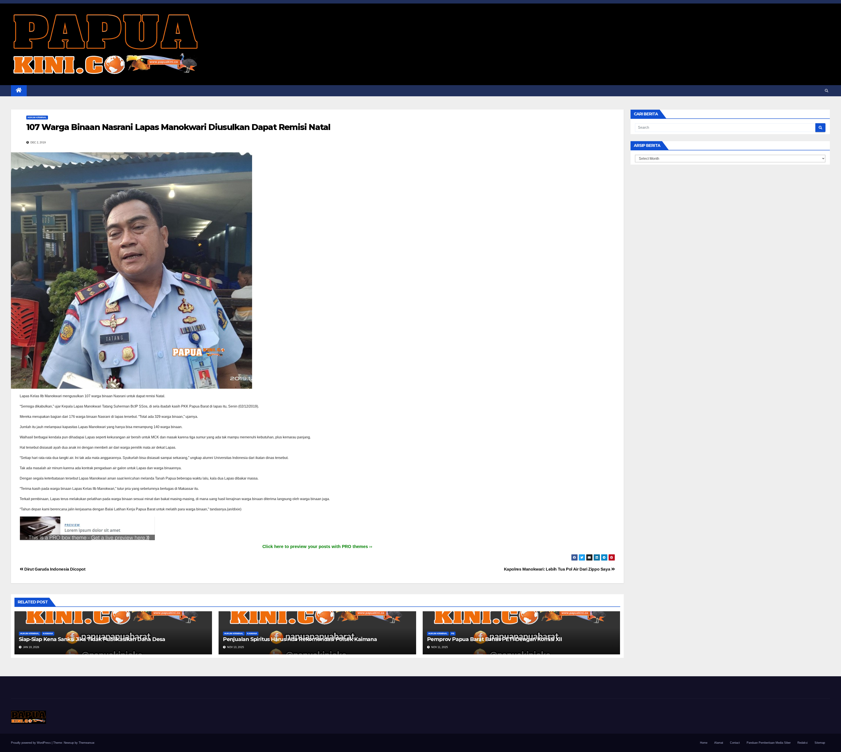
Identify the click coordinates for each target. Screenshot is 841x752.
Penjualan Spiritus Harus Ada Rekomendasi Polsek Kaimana (300, 639)
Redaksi (802, 742)
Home (703, 742)
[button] (826, 91)
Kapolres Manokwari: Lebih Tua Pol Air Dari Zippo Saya (557, 569)
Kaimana (48, 633)
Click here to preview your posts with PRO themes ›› (317, 546)
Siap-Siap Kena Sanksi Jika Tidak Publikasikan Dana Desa (92, 639)
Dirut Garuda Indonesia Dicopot (54, 569)
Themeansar (86, 742)
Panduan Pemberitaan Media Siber (769, 742)
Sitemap (819, 742)
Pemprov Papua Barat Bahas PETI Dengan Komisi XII (494, 639)
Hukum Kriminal (37, 117)
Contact (735, 742)
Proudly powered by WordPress (31, 742)
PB (452, 633)
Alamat (718, 742)
